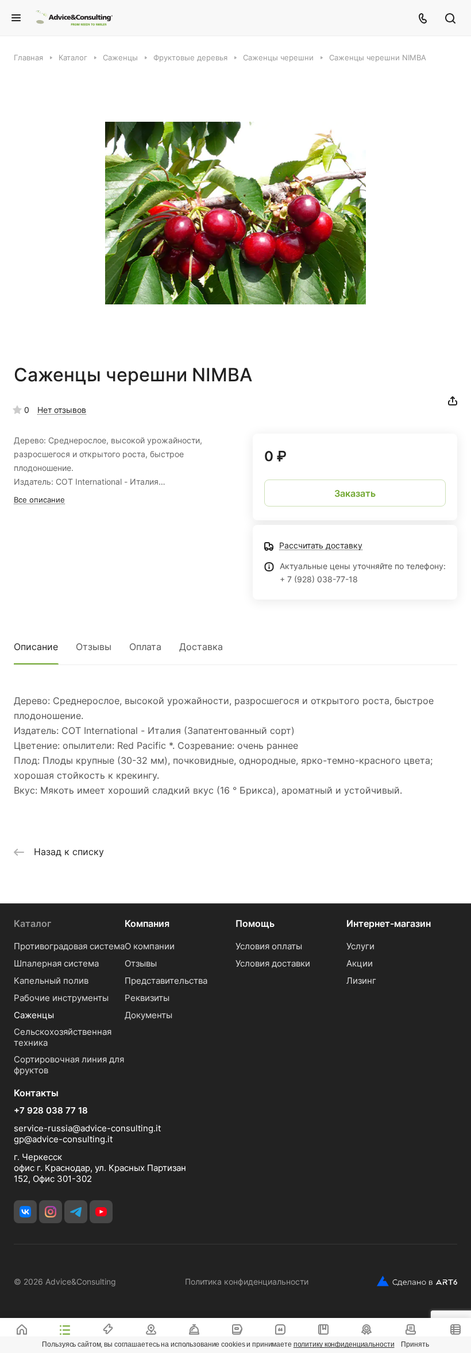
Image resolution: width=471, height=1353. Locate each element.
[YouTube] (101, 1211)
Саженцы (34, 1015)
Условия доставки (272, 963)
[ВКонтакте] (25, 1211)
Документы (148, 1015)
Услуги (360, 946)
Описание (36, 646)
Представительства (166, 980)
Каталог (32, 923)
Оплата (145, 646)
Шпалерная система (56, 963)
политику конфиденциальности (344, 1344)
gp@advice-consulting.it (63, 1139)
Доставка (201, 646)
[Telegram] (75, 1211)
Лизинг (361, 980)
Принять (414, 1344)
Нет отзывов (61, 410)
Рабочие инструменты (61, 997)
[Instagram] (50, 1211)
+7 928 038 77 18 (51, 1110)
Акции (359, 963)
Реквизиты (147, 997)
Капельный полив (51, 980)
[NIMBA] (235, 213)
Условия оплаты (268, 946)
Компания (147, 923)
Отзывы (93, 646)
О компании (150, 946)
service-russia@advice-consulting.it (87, 1128)
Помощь (255, 923)
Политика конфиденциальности (246, 1281)
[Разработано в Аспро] (417, 1281)
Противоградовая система (69, 946)
